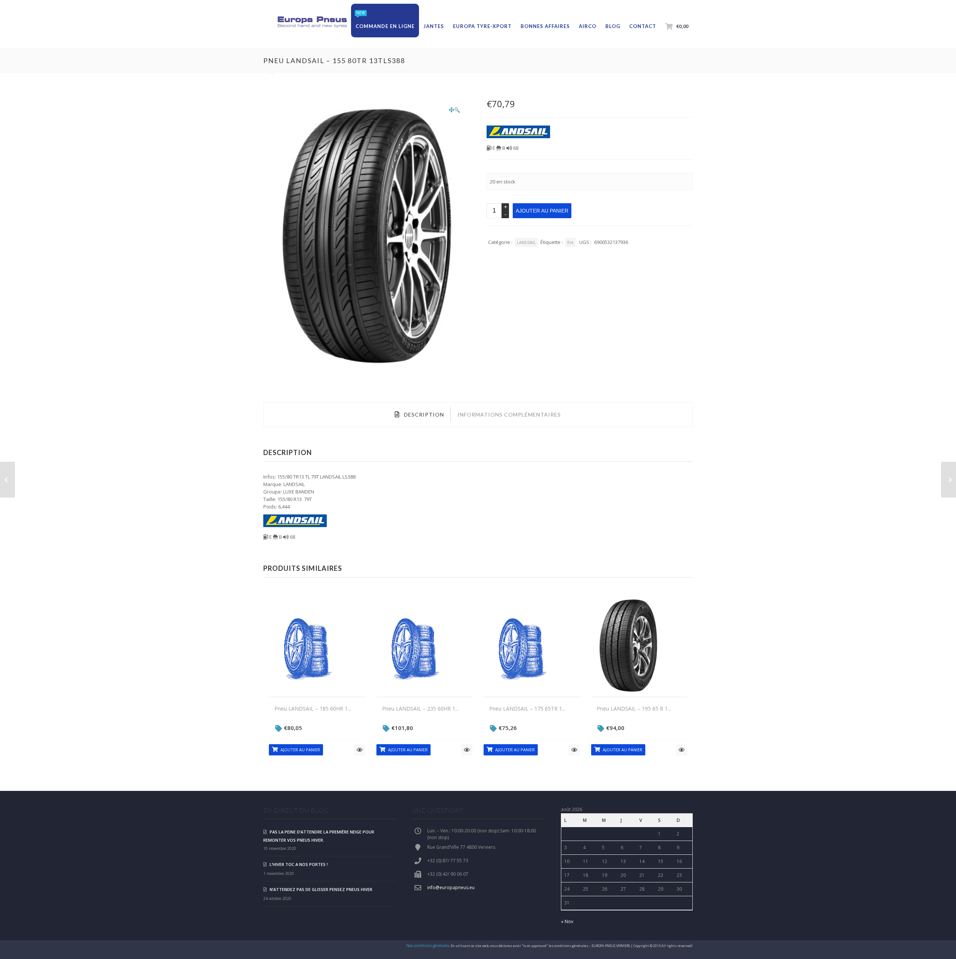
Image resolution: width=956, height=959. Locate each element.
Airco (587, 26)
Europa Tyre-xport (482, 26)
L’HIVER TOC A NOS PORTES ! (299, 864)
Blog (612, 26)
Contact (642, 26)
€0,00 (682, 26)
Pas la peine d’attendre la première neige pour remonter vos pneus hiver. (318, 836)
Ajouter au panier (542, 211)
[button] (454, 109)
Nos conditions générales (427, 945)
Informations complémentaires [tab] (509, 414)
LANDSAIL (526, 242)
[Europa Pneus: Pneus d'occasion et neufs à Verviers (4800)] (311, 22)
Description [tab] (423, 414)
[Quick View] (359, 749)
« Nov (567, 921)
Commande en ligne (385, 26)
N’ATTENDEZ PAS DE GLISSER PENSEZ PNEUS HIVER (321, 889)
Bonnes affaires (545, 26)
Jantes (433, 26)
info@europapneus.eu (451, 887)
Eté (570, 242)
